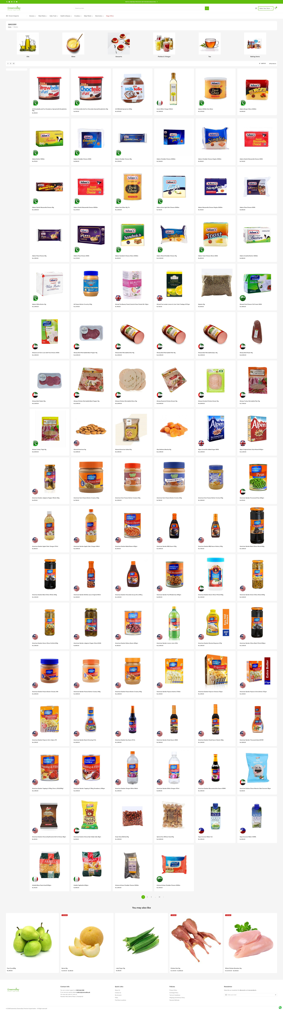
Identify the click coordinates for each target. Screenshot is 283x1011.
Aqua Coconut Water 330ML (248, 837)
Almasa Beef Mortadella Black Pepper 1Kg (85, 352)
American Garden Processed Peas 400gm (252, 498)
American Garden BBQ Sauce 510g (167, 546)
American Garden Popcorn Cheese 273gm (210, 691)
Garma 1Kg (65, 968)
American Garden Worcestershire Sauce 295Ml (212, 788)
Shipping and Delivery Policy (177, 997)
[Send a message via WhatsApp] (280, 1007)
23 (159, 897)
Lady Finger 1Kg (120, 968)
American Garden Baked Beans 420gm (126, 546)
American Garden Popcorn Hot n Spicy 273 (44, 740)
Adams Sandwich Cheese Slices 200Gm (126, 256)
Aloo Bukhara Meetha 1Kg (164, 449)
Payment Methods (174, 1000)
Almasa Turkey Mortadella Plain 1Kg (250, 401)
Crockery (77, 16)
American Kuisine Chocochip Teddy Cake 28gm (87, 837)
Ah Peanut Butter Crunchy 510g (83, 304)
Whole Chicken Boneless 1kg (233, 968)
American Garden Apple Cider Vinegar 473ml (45, 546)
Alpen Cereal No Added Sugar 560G (208, 449)
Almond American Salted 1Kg (123, 449)
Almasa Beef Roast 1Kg (246, 352)
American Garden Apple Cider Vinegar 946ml (87, 546)
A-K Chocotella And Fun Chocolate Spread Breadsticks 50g (91, 109)
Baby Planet (87, 16)
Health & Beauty (65, 16)
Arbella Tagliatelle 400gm (81, 885)
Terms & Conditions (175, 995)
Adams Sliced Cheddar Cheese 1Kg (167, 256)
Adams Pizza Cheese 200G (247, 207)
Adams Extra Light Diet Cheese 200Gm (168, 207)
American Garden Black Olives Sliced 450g (252, 546)
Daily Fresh (53, 16)
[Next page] (163, 897)
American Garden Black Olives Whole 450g (44, 594)
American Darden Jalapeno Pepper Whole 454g (45, 498)
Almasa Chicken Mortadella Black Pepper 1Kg (86, 401)
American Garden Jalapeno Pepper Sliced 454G (87, 643)
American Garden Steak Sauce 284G (167, 740)
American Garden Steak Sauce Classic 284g (211, 740)
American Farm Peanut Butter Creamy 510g (127, 498)
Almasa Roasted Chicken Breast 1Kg (167, 401)
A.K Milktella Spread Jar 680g (123, 109)
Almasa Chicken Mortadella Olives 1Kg (126, 401)
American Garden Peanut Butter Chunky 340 (45, 691)
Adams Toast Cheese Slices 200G (208, 256)
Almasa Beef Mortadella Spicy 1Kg (208, 352)
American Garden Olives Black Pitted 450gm (252, 643)
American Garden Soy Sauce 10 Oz (125, 740)
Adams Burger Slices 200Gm (248, 109)
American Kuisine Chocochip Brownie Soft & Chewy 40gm (49, 837)
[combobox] (141, 8)
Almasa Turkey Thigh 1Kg (39, 449)
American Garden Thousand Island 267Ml (251, 740)
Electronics (98, 16)
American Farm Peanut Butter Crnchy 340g (169, 498)
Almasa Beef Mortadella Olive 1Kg (124, 352)
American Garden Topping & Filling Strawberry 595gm (89, 788)
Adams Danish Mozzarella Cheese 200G (251, 159)
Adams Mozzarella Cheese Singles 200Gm (210, 207)
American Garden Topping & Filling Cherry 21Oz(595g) (47, 788)
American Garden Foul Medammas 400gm (169, 594)
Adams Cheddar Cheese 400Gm (166, 159)
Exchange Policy (174, 992)
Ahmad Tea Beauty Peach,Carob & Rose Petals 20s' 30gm (131, 304)
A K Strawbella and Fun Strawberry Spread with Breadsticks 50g (49, 109)
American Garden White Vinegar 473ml (168, 788)
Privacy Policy (173, 990)
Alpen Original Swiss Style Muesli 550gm (251, 449)
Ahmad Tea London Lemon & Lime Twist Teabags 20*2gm (173, 304)
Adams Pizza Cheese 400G (81, 256)
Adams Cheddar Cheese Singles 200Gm (209, 159)
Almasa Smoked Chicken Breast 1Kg (208, 401)
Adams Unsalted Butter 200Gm (249, 256)
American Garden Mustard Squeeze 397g (210, 643)
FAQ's (116, 997)
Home (9, 27)
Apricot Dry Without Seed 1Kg (165, 837)
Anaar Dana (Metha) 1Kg (122, 837)
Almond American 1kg (80, 449)
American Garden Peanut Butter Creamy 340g (87, 691)
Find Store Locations (120, 1000)
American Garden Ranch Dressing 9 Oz (85, 740)
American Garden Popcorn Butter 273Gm (168, 691)
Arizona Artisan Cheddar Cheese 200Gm (127, 885)
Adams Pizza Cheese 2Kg (39, 256)
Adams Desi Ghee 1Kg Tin (122, 207)
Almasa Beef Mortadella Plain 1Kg (166, 352)
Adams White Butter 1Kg (39, 304)
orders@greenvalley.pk (83, 992)
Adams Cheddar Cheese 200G (82, 159)
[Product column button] (8, 63)
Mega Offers (110, 16)
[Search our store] (207, 8)
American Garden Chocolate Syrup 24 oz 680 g (128, 594)
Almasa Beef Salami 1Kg (39, 401)
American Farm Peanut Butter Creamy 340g (86, 498)
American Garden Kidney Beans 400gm (126, 643)
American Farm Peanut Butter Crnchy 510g (210, 498)
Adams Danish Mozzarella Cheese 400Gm (86, 207)
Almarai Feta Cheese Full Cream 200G (251, 304)
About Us (117, 990)
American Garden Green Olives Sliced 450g (252, 594)
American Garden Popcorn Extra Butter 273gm (253, 691)
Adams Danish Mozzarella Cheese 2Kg (43, 207)
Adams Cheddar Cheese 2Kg (123, 159)
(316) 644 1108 (80, 990)
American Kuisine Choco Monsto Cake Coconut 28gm (255, 788)
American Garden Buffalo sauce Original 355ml (87, 594)
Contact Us (118, 992)
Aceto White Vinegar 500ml (165, 109)
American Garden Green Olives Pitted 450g (210, 594)
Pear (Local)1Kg (11, 968)
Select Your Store (264, 8)
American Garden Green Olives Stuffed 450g (45, 643)
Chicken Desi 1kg (175, 968)
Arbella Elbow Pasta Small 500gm (41, 885)
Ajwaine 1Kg (201, 304)
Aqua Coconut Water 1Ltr (205, 837)
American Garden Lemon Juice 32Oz (167, 643)
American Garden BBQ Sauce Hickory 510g (210, 546)
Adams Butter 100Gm (38, 159)
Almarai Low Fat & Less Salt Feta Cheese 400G (45, 352)
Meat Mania (42, 16)
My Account (118, 995)
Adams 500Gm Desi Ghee (205, 109)
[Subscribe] (275, 995)
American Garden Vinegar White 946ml (126, 788)
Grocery (31, 16)
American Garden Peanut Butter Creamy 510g (128, 691)
